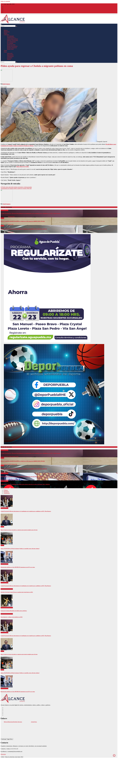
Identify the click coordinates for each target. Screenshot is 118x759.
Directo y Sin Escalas (12, 40)
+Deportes (3, 589)
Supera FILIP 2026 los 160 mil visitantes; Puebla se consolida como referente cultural (24, 229)
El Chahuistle (10, 36)
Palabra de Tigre (11, 44)
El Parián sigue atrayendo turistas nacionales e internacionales (16, 187)
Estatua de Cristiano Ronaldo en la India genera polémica (14, 610)
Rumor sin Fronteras (12, 46)
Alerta (5, 50)
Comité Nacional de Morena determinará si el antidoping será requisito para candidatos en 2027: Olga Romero (31, 213)
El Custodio (10, 43)
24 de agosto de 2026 (6, 456)
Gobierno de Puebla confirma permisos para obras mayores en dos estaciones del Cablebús (25, 484)
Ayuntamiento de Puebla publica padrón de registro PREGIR (16, 188)
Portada (3, 210)
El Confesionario (11, 41)
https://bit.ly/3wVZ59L (22, 166)
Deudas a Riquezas (12, 47)
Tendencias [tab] (7, 493)
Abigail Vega (11, 216)
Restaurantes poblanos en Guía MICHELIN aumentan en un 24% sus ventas (22, 476)
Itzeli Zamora (6, 84)
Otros (5, 52)
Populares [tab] (6, 491)
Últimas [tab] (6, 490)
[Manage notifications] (114, 755)
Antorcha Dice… (11, 37)
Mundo (9, 59)
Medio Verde (10, 49)
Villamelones (10, 56)
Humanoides (10, 54)
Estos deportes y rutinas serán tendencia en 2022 (11, 617)
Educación (9, 53)
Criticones (6, 34)
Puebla (5, 33)
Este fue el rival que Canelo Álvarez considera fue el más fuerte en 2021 (17, 592)
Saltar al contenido (5, 1)
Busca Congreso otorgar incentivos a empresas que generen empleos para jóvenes (23, 221)
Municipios (7, 31)
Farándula (9, 57)
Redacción (10, 224)
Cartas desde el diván (12, 39)
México (6, 30)
